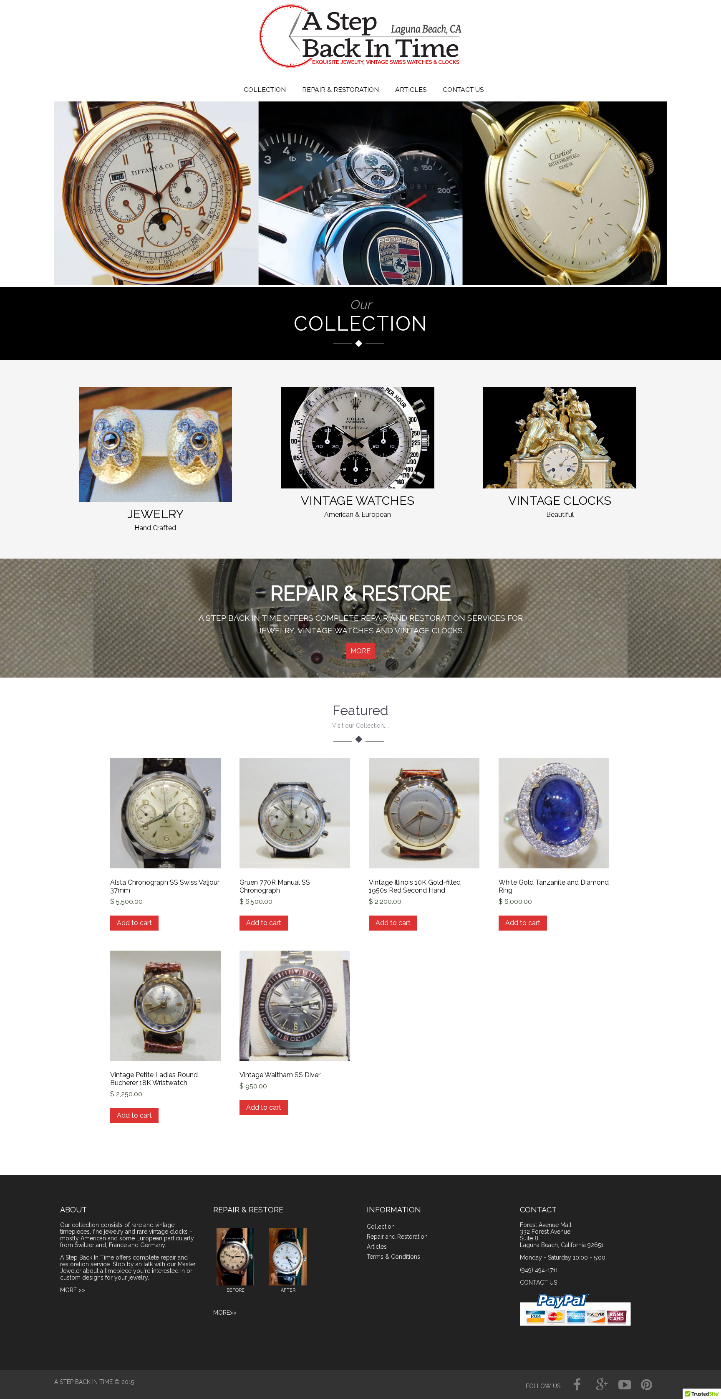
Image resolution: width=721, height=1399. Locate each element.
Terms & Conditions (393, 1256)
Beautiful (559, 515)
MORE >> (72, 1290)
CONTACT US (463, 90)
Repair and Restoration (397, 1236)
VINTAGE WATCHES (357, 500)
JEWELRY (155, 514)
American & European (357, 515)
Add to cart (134, 923)
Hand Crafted (155, 528)
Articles (377, 1246)
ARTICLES (410, 90)
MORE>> (225, 1312)
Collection (381, 1226)
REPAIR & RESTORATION (340, 90)
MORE (360, 651)
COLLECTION (265, 90)
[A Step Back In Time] (360, 70)
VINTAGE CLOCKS (559, 500)
